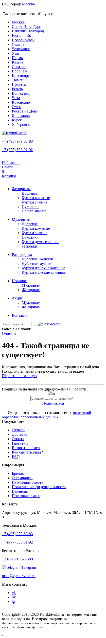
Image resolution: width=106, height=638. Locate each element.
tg (13, 601)
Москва (18, 22)
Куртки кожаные (36, 198)
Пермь (17, 58)
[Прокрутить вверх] (2, 634)
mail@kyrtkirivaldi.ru (18, 576)
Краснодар (21, 102)
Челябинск (21, 49)
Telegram (28, 567)
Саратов (19, 67)
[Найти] (35, 325)
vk (14, 593)
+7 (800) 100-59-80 (17, 559)
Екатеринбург (23, 35)
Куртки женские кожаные (43, 268)
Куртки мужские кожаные (44, 272)
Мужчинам (21, 219)
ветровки (29, 246)
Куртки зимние (34, 202)
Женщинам (21, 189)
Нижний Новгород (28, 31)
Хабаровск (21, 124)
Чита (16, 98)
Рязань (17, 89)
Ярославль (21, 116)
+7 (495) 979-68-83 (17, 141)
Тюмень (18, 80)
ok (14, 597)
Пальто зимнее (34, 211)
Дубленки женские (38, 259)
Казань (17, 62)
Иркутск (19, 84)
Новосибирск (23, 40)
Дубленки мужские (38, 263)
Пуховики (30, 207)
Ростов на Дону (25, 111)
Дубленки (30, 193)
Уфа (15, 53)
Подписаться (53, 403)
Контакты (20, 315)
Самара (18, 44)
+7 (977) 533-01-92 (17, 150)
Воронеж (19, 71)
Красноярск (22, 75)
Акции (17, 298)
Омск (16, 107)
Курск (17, 120)
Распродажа (22, 254)
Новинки (19, 281)
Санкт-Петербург (26, 26)
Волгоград (21, 93)
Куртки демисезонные (40, 242)
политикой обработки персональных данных (46, 414)
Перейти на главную (19, 376)
